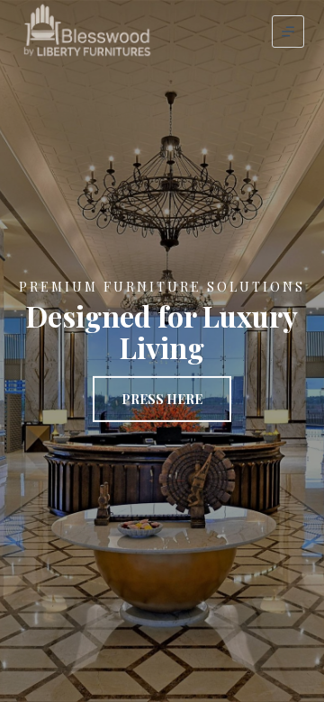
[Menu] (288, 31)
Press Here (162, 399)
